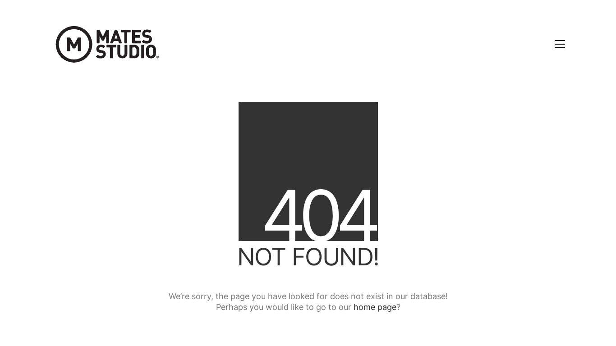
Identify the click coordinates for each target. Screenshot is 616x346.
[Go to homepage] (107, 44)
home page (375, 307)
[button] (560, 44)
